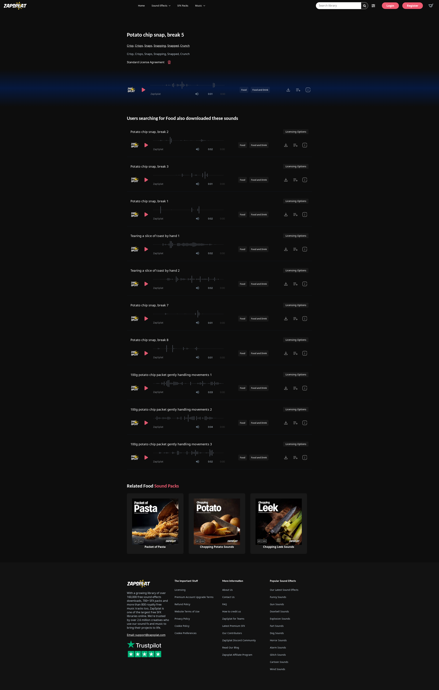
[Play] (143, 90)
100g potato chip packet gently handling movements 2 (171, 409)
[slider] (188, 85)
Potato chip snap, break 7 (149, 305)
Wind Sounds (277, 669)
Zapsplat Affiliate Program (237, 654)
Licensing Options (296, 131)
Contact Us (228, 597)
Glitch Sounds (278, 654)
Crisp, (130, 46)
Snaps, (148, 46)
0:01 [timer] (210, 93)
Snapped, (173, 46)
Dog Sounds (277, 633)
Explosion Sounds (280, 618)
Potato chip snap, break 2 (149, 132)
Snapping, (160, 46)
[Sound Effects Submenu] (170, 5)
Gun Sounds (277, 604)
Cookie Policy (182, 625)
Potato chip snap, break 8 (149, 340)
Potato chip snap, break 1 (149, 201)
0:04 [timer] (210, 426)
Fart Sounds (277, 625)
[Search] (364, 5)
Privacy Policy (182, 618)
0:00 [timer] (222, 93)
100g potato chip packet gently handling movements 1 (171, 375)
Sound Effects (159, 5)
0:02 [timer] (210, 149)
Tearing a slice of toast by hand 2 (155, 270)
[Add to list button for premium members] (298, 90)
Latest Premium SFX (233, 625)
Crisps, (139, 46)
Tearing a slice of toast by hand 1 (155, 236)
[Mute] (196, 94)
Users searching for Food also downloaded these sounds (182, 118)
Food (244, 89)
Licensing (180, 589)
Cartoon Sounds (279, 662)
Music (198, 5)
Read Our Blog (230, 647)
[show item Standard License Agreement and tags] (308, 90)
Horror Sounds (278, 640)
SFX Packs (182, 5)
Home (141, 5)
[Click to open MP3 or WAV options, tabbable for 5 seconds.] (288, 90)
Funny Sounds (278, 597)
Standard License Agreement (145, 62)
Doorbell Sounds (279, 611)
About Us (227, 589)
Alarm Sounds (278, 647)
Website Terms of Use (187, 611)
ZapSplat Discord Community (239, 640)
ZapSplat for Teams (233, 618)
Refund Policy (182, 604)
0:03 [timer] (210, 392)
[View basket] (431, 5)
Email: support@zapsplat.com (146, 635)
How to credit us (231, 611)
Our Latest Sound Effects (284, 589)
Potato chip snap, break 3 (149, 166)
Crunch (185, 46)
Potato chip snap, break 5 (155, 35)
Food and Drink (260, 89)
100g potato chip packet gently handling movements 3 (171, 444)
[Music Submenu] (205, 5)
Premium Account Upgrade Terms (194, 597)
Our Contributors (232, 633)
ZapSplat (156, 93)
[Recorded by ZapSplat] (131, 90)
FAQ (224, 604)
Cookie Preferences (186, 633)
